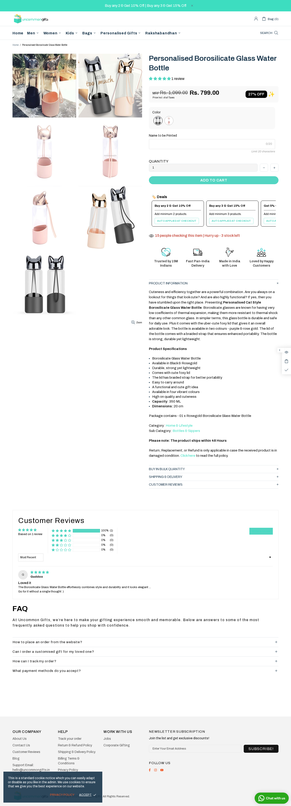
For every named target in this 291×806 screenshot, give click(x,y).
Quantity (158, 161)
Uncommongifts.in (32, 18)
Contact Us (21, 745)
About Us (20, 738)
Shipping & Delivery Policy (76, 752)
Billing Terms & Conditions (69, 761)
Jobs (107, 738)
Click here (188, 455)
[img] (39, 572)
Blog (16, 758)
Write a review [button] (261, 531)
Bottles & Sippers (186, 431)
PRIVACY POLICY (62, 794)
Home (16, 45)
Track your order (69, 738)
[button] (160, 79)
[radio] (158, 120)
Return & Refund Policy (75, 745)
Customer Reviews (26, 752)
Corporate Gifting (116, 745)
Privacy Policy (68, 770)
